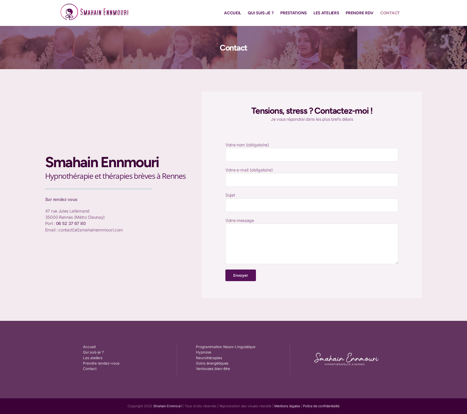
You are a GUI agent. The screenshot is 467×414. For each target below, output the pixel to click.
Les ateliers (92, 358)
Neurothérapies (209, 358)
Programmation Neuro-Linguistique (225, 347)
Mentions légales (287, 406)
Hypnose (203, 352)
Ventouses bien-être (213, 368)
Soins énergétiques (212, 363)
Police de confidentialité (321, 406)
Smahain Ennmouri (167, 406)
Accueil (89, 347)
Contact (89, 368)
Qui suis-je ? (93, 352)
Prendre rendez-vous (101, 363)
